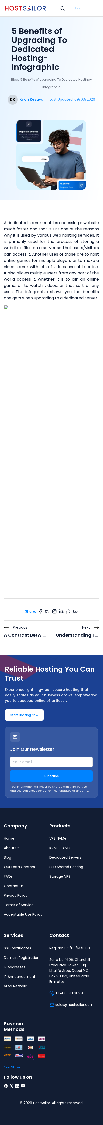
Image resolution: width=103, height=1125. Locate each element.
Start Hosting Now (24, 715)
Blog (78, 8)
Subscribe (51, 776)
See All (9, 1067)
